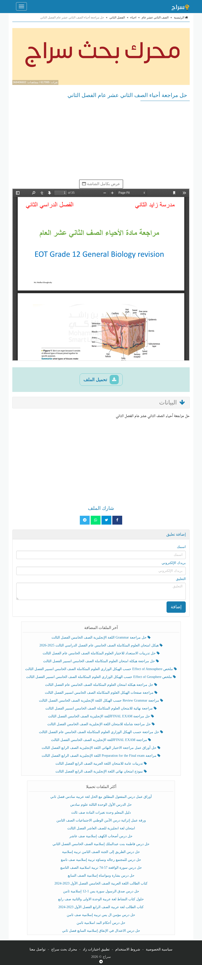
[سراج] (180, 6)
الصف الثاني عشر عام (155, 17)
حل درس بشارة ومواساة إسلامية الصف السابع (101, 875)
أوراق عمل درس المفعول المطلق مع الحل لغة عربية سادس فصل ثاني (101, 797)
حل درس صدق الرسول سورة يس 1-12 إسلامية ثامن (101, 891)
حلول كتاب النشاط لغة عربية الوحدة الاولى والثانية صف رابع (101, 899)
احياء (133, 17)
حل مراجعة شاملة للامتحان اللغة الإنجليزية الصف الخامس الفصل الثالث (99, 724)
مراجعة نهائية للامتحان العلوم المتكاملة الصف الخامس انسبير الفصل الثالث (99, 708)
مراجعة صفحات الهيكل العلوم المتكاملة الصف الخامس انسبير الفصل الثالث (99, 692)
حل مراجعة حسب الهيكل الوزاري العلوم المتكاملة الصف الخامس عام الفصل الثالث (99, 732)
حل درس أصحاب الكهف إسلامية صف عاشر (101, 836)
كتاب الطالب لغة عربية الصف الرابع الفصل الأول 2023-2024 (101, 907)
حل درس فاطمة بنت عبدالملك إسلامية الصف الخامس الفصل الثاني (101, 844)
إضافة (176, 606)
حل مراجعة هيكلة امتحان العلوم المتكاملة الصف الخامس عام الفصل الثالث (99, 685)
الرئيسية (179, 17)
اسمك (181, 547)
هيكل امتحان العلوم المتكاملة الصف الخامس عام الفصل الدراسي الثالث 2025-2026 (99, 645)
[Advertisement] (101, 140)
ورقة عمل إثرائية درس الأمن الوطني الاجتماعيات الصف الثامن (101, 820)
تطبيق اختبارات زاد (96, 949)
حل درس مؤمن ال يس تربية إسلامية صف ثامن (101, 915)
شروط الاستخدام (127, 949)
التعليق (181, 579)
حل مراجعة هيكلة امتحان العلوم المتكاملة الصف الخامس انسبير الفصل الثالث (99, 661)
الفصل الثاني (117, 17)
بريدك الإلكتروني (174, 563)
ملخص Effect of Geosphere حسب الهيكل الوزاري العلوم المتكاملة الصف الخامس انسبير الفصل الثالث (99, 677)
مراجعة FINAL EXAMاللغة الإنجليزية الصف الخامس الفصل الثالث (99, 740)
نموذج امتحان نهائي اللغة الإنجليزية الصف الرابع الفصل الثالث (99, 771)
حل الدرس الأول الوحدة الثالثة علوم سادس (101, 804)
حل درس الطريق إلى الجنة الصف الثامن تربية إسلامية (101, 852)
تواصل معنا (38, 949)
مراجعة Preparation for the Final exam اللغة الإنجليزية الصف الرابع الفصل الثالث (99, 755)
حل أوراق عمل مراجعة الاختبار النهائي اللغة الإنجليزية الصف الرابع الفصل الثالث (99, 748)
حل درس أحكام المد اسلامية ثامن (101, 923)
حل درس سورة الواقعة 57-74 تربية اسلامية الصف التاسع (101, 867)
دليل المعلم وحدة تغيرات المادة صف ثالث (101, 812)
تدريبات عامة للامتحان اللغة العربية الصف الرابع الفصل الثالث (99, 763)
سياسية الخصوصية (159, 949)
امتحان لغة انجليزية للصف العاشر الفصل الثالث (101, 828)
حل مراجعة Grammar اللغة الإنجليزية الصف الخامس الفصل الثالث (99, 637)
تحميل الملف (96, 379)
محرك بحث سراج (64, 949)
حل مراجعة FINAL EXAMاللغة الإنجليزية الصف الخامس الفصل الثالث (99, 716)
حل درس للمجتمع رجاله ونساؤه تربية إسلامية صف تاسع (101, 860)
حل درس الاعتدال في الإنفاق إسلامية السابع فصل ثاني (101, 931)
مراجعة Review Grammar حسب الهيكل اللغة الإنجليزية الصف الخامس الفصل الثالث (99, 700)
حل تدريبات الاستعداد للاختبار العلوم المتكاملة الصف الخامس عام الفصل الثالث (100, 653)
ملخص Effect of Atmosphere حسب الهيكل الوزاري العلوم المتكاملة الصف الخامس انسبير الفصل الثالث (99, 669)
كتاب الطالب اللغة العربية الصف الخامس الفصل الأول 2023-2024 (101, 883)
